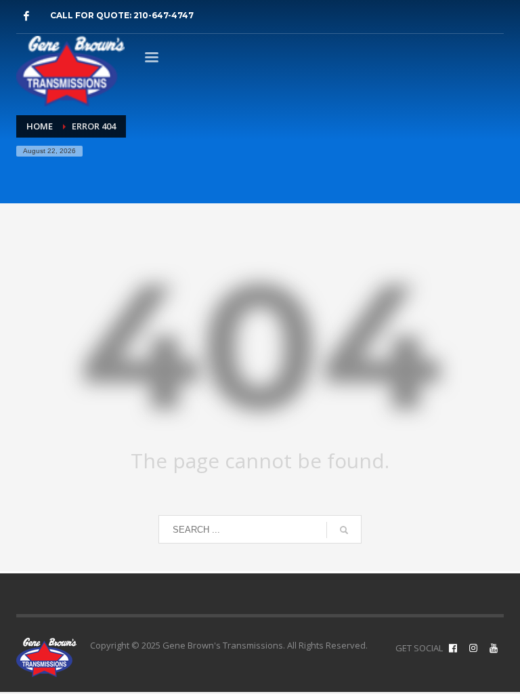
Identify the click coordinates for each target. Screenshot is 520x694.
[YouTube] (493, 648)
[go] (344, 530)
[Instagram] (473, 648)
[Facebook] (26, 15)
